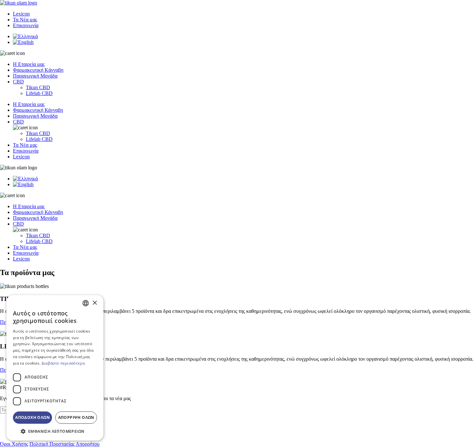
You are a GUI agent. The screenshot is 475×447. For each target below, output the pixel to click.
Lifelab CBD (39, 93)
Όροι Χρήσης (14, 444)
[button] (55, 431)
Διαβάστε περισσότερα (63, 363)
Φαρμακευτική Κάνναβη (38, 110)
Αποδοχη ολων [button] (32, 417)
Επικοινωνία (25, 25)
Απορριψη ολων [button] (76, 417)
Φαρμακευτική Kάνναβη (38, 70)
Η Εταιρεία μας (29, 64)
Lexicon (21, 13)
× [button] (94, 303)
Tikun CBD (38, 87)
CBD (18, 81)
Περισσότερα (14, 322)
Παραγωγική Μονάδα (35, 76)
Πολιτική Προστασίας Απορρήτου (64, 444)
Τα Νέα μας (25, 19)
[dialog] (54, 368)
